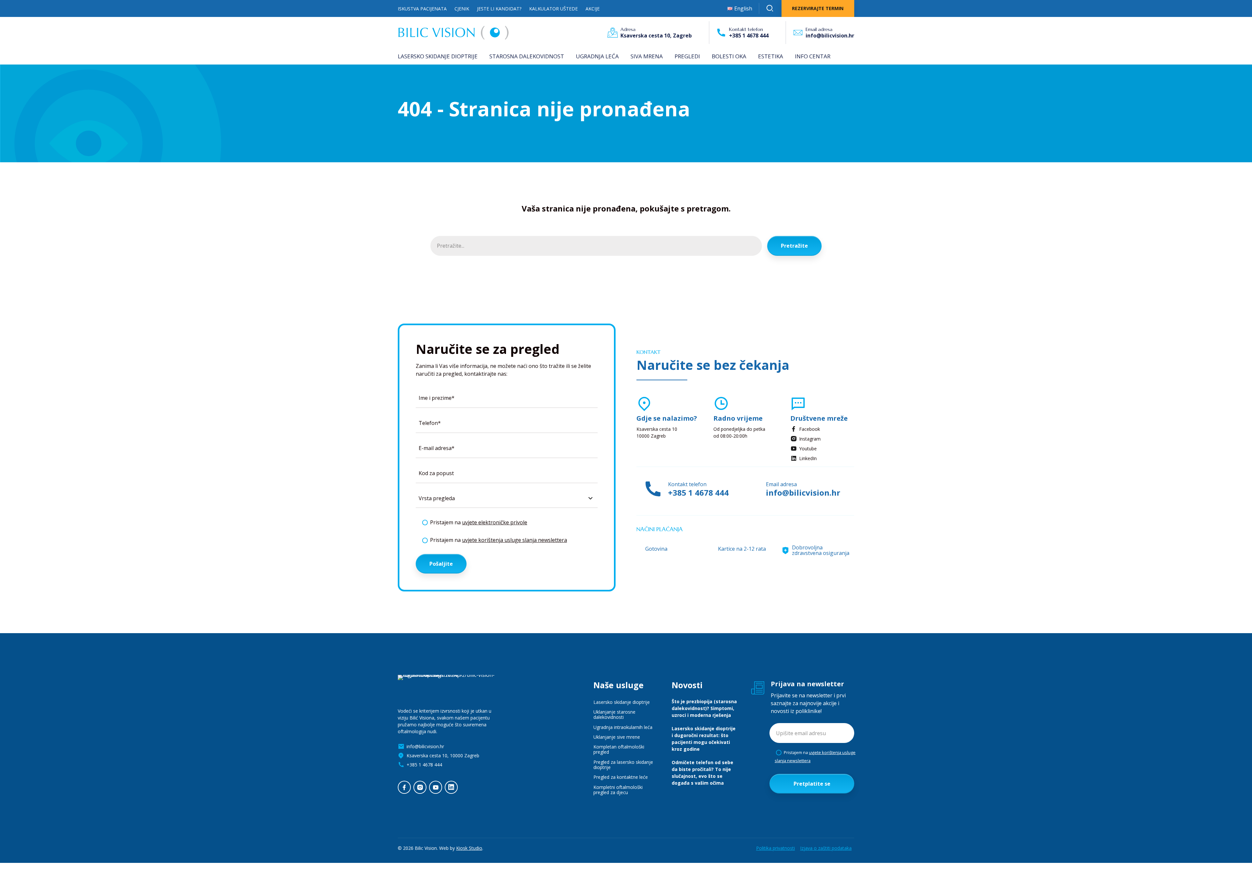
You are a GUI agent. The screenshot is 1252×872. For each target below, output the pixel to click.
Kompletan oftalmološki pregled (618, 749)
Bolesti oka (729, 56)
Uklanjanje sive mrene (616, 737)
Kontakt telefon (746, 29)
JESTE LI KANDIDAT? (499, 9)
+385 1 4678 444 (698, 492)
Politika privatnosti (775, 848)
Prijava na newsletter (807, 683)
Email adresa (819, 29)
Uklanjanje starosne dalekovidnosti (614, 714)
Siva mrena (647, 56)
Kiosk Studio (469, 848)
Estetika (770, 56)
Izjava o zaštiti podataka (826, 848)
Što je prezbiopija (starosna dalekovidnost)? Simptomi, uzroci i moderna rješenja (704, 708)
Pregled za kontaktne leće (620, 777)
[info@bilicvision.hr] (753, 489)
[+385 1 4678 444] (653, 489)
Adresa (627, 29)
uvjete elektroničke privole (494, 522)
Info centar (812, 56)
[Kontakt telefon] (721, 32)
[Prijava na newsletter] (758, 688)
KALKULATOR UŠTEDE (553, 9)
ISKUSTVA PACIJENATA (422, 9)
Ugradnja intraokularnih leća (622, 727)
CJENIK (462, 9)
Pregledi (687, 56)
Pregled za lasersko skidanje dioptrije (623, 764)
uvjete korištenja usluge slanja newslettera (514, 540)
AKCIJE (593, 9)
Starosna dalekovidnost (526, 56)
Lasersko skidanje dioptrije (438, 56)
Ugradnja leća (597, 56)
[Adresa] (612, 32)
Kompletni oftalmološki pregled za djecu (618, 789)
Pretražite (794, 245)
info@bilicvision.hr (803, 492)
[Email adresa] (798, 32)
